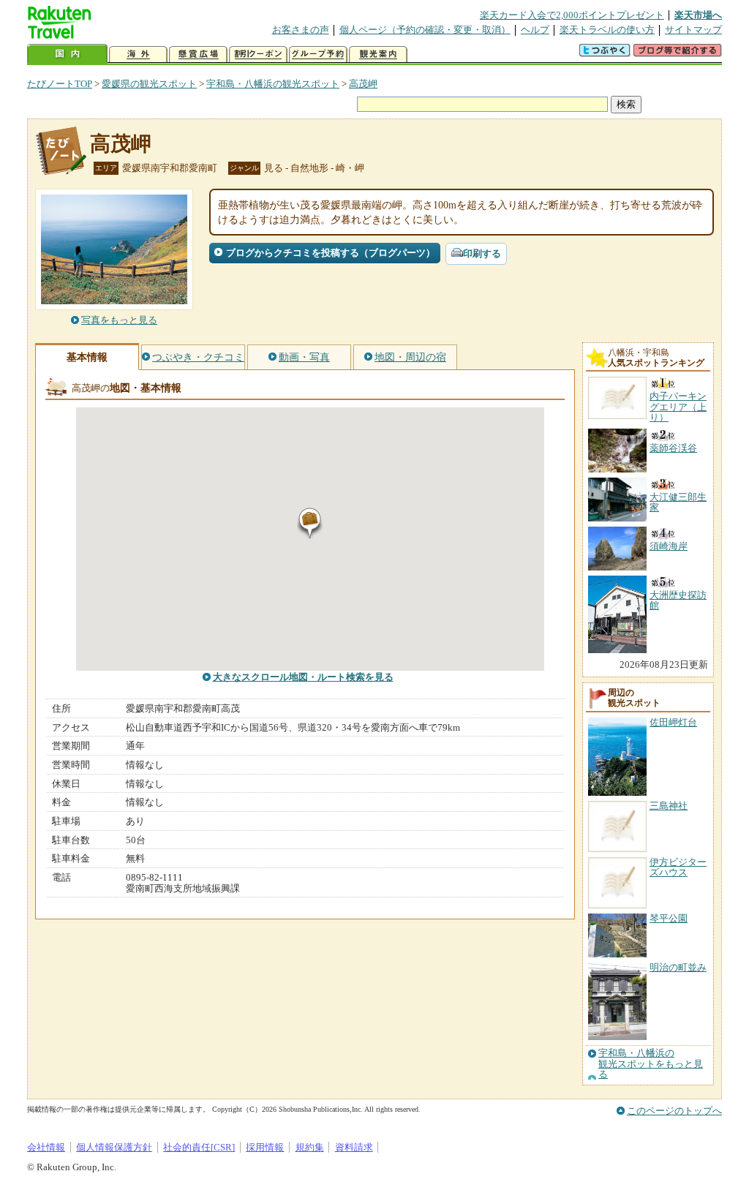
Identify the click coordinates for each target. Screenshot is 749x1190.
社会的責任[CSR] (199, 1147)
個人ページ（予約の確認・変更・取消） (425, 29)
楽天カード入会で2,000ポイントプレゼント (572, 15)
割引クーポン (258, 54)
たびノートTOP (59, 83)
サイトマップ (693, 29)
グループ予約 (318, 54)
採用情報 (265, 1147)
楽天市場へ (698, 15)
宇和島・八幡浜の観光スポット (272, 83)
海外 (138, 54)
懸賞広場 (198, 54)
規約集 (310, 1147)
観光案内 (378, 54)
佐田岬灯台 (673, 722)
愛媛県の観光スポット (149, 83)
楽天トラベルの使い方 (607, 29)
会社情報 (46, 1147)
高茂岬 (363, 83)
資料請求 (354, 1147)
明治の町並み (678, 967)
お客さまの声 (300, 29)
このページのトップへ (674, 1110)
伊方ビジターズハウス (678, 867)
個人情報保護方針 (114, 1147)
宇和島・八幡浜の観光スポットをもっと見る (650, 1064)
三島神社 (669, 805)
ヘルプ (535, 29)
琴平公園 (669, 918)
